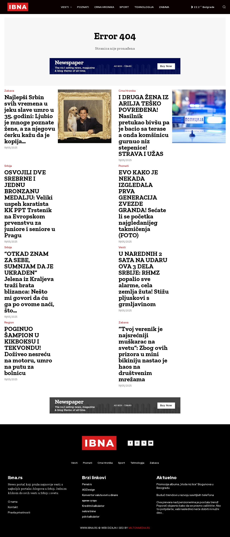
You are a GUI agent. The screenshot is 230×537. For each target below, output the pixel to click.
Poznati (124, 166)
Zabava (9, 91)
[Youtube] (150, 443)
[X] (143, 443)
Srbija (8, 166)
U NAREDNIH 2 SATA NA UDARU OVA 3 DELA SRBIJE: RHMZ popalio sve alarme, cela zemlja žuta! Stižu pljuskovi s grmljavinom (144, 279)
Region (9, 322)
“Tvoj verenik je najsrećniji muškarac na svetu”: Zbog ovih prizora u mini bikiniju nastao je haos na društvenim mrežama (143, 354)
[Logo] (17, 7)
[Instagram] (137, 443)
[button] (224, 6)
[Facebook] (130, 443)
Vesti (122, 247)
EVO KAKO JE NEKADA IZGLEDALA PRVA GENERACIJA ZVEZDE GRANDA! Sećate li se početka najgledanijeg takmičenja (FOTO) (142, 203)
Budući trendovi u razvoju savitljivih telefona (185, 495)
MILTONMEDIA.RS (139, 527)
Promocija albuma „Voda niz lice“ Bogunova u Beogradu (185, 486)
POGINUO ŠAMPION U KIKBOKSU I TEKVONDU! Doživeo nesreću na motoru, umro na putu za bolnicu (28, 351)
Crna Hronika (127, 91)
